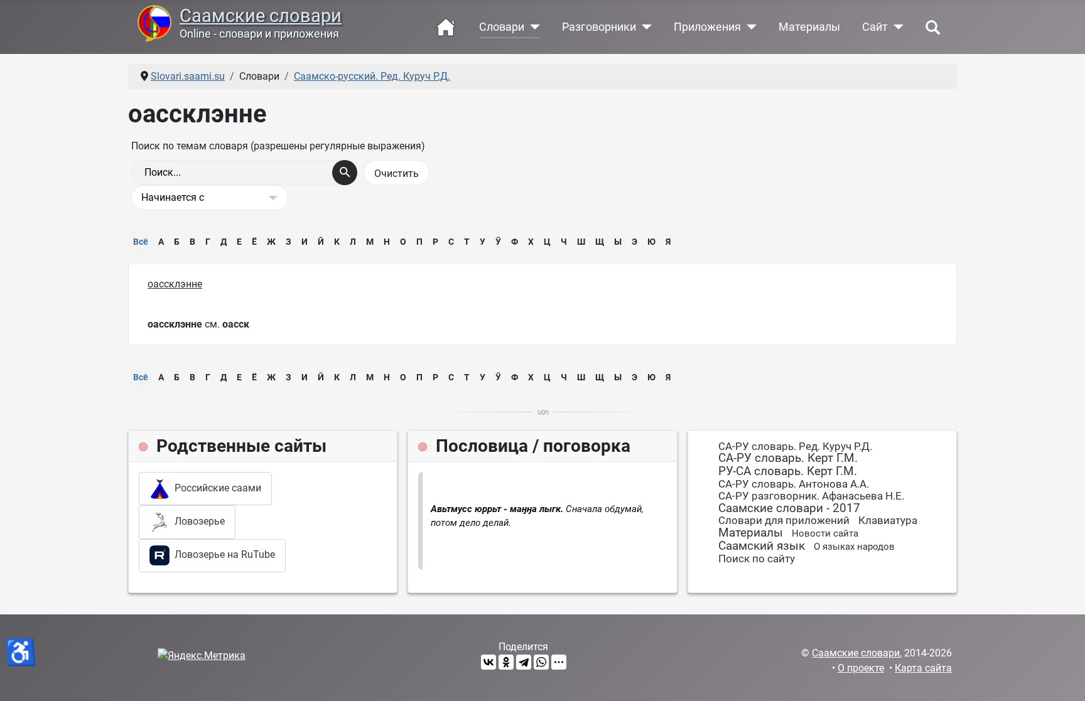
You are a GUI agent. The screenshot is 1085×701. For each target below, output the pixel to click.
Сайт (875, 27)
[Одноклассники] (506, 662)
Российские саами (215, 488)
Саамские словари (261, 15)
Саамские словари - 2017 (789, 508)
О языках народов (854, 546)
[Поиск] (344, 172)
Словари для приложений (784, 520)
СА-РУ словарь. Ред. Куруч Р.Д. (795, 446)
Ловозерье (197, 521)
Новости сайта (825, 533)
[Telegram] (523, 662)
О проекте (861, 668)
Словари (501, 27)
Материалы (809, 27)
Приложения (707, 27)
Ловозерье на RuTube (222, 554)
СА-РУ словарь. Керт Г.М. (788, 458)
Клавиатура (887, 520)
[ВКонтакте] (488, 662)
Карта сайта (923, 668)
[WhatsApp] (541, 662)
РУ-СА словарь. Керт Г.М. (787, 471)
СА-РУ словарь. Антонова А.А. (793, 484)
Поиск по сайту (756, 558)
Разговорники (599, 27)
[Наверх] (1063, 678)
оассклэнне (175, 284)
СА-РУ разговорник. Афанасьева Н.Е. (811, 496)
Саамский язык (761, 545)
